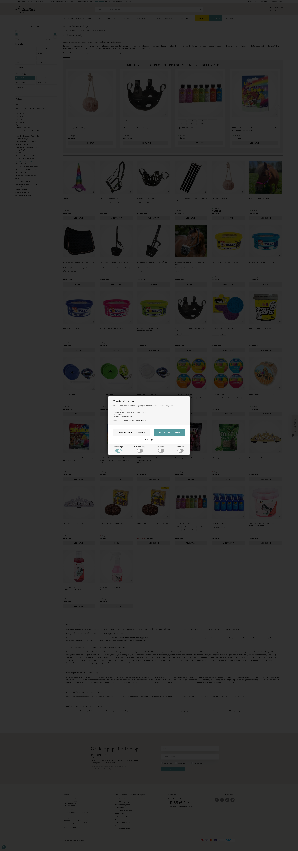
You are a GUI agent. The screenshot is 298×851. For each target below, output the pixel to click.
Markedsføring (139, 447)
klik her (143, 420)
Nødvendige (118, 447)
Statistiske (180, 447)
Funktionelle (161, 447)
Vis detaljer (149, 440)
